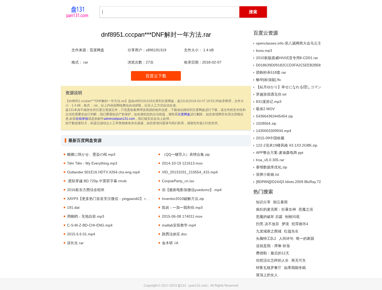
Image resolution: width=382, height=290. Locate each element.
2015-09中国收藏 (270, 138)
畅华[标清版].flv (268, 80)
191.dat (73, 207)
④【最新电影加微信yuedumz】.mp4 (192, 190)
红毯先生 (291, 231)
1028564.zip (266, 123)
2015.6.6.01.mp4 (81, 234)
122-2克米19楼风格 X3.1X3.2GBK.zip (286, 145)
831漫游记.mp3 (268, 101)
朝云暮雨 (280, 202)
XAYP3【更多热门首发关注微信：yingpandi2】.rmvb (110, 199)
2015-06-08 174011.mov (182, 216)
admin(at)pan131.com (119, 119)
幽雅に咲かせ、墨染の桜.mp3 (91, 154)
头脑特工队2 (266, 238)
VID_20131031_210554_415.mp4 (190, 172)
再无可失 (298, 260)
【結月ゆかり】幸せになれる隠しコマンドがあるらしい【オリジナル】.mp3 (288, 87)
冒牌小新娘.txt (267, 174)
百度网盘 (184, 114)
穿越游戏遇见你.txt (271, 94)
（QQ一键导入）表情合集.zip (186, 154)
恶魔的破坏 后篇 (269, 217)
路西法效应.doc (174, 234)
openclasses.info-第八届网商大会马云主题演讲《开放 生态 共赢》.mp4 (288, 43)
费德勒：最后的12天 (272, 253)
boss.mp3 (264, 50)
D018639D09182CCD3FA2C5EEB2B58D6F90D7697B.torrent (288, 65)
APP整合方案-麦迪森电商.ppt (279, 152)
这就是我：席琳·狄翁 (273, 246)
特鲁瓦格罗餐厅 (268, 268)
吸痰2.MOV (265, 109)
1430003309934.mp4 (273, 131)
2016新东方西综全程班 (85, 190)
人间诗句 (286, 238)
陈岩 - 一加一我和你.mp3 (182, 207)
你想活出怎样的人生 (272, 260)
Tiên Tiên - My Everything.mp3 (92, 163)
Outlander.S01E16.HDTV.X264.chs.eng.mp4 (103, 172)
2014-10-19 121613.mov (182, 163)
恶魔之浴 (306, 209)
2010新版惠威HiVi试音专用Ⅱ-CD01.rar (287, 58)
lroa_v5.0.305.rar (270, 160)
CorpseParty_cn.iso (178, 181)
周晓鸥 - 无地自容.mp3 (85, 216)
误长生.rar (75, 243)
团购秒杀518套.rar (271, 72)
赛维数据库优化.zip (271, 167)
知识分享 (263, 202)
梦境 (285, 224)
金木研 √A (170, 243)
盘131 (77, 11)
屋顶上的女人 (267, 275)
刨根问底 (292, 217)
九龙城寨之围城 (268, 231)
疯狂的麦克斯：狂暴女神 (276, 209)
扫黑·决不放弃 (267, 224)
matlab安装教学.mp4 (179, 225)
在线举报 (82, 119)
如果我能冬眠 (295, 268)
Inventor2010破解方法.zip (183, 199)
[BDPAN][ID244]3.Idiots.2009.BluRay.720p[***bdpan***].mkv (288, 182)
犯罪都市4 (300, 224)
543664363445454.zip (274, 116)
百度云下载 (156, 76)
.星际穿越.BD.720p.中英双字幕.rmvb (97, 181)
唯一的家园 (305, 238)
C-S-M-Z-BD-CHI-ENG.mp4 (90, 225)
